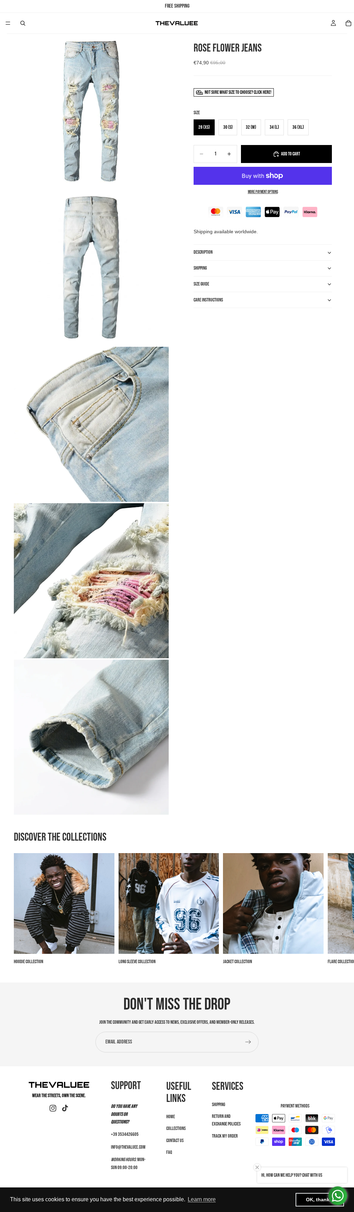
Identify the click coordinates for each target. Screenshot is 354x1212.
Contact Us (175, 1140)
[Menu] (8, 23)
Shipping (218, 1104)
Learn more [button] (202, 1199)
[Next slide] (332, 909)
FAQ (169, 1152)
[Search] (22, 23)
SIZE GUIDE (201, 284)
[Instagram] (53, 1108)
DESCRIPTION (203, 252)
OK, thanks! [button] (320, 1199)
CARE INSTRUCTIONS (208, 300)
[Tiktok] (65, 1108)
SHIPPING (200, 268)
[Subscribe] (248, 1042)
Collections (176, 1128)
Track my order (225, 1136)
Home (170, 1117)
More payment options (263, 192)
